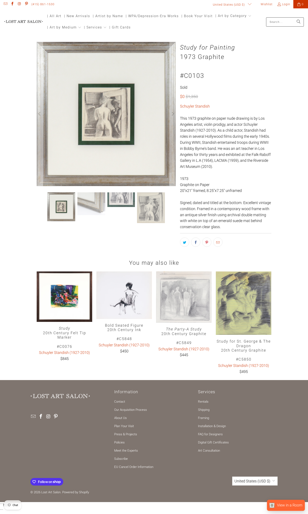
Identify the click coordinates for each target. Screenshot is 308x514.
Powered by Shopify (75, 492)
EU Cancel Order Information (133, 467)
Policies (119, 442)
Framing (203, 418)
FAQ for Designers (210, 434)
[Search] (298, 22)
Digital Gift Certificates (213, 442)
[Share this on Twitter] (184, 242)
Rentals (203, 401)
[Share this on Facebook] (195, 242)
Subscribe (121, 459)
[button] (233, 16)
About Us (120, 418)
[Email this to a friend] (218, 242)
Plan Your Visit (124, 426)
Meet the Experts (126, 450)
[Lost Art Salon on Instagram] (19, 4)
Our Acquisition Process (130, 410)
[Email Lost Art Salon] (5, 4)
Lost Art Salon (51, 492)
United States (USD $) (229, 4)
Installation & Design (212, 426)
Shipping (204, 410)
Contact (119, 401)
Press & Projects (125, 434)
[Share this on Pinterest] (206, 242)
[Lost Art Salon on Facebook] (12, 4)
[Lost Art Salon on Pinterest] (26, 4)
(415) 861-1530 (42, 4)
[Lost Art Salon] (23, 22)
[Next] (172, 114)
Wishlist (266, 4)
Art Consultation (209, 450)
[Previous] (39, 114)
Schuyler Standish (195, 106)
